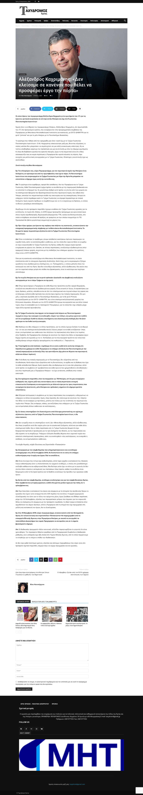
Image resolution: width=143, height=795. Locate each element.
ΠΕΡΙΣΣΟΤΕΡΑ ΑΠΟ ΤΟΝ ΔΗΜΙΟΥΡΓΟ (44, 602)
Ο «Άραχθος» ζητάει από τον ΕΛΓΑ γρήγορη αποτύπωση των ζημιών (72, 573)
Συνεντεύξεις (55, 21)
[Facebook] (35, 1)
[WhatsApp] (55, 560)
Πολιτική (65, 21)
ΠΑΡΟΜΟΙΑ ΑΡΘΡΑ (23, 602)
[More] (80, 109)
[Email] (46, 560)
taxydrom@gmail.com (77, 784)
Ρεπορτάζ (38, 21)
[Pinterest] (60, 560)
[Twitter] (36, 560)
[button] (124, 21)
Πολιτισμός (94, 21)
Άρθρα (46, 21)
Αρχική (21, 21)
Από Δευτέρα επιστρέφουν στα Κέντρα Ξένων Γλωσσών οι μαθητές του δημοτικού (32, 573)
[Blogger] (21, 729)
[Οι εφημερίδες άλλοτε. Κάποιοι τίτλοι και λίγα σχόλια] (52, 614)
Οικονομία (84, 21)
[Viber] (51, 560)
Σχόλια (29, 21)
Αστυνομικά (105, 21)
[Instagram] (37, 729)
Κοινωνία (74, 21)
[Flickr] (31, 729)
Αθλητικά (115, 21)
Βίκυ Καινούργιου (26, 95)
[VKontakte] (42, 729)
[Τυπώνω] (41, 560)
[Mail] (38, 1)
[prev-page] (17, 632)
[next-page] (20, 632)
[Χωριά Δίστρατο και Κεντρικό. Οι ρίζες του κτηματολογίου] (77, 614)
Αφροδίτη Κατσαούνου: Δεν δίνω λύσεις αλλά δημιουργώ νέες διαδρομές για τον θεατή (26, 625)
